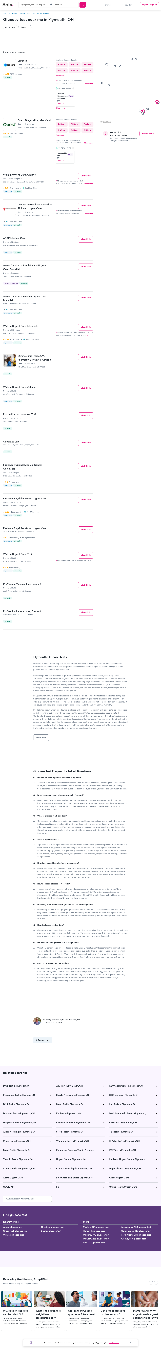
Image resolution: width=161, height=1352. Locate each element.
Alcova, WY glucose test (133, 1238)
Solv (5, 13)
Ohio (32, 13)
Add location (148, 133)
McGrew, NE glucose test (96, 1238)
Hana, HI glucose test (94, 1230)
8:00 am (74, 64)
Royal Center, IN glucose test (136, 1234)
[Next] (156, 1283)
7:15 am (61, 124)
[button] (140, 110)
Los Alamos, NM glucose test (136, 1227)
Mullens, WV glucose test (96, 1234)
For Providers (126, 5)
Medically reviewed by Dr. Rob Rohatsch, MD (61, 1019)
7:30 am (74, 124)
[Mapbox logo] (105, 121)
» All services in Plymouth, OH (20, 1198)
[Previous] (151, 1283)
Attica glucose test (12, 1227)
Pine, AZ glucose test (94, 1242)
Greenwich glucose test (15, 1230)
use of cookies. (114, 1343)
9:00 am (87, 70)
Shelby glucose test (51, 1230)
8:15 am (87, 64)
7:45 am (61, 64)
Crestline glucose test (52, 1227)
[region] (130, 86)
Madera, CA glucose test (96, 1227)
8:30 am (61, 70)
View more (60, 76)
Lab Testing (12, 13)
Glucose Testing (42, 13)
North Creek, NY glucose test (136, 1230)
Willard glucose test (13, 1234)
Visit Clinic (86, 175)
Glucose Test (24, 13)
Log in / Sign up (149, 4)
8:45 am (74, 70)
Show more (88, 83)
